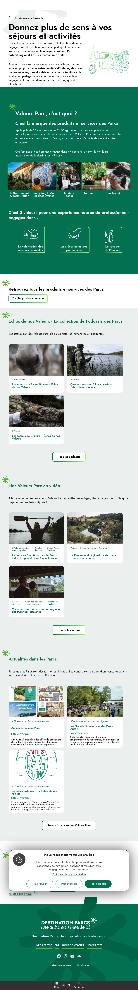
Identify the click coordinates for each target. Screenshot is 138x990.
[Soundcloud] (79, 956)
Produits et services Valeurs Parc (30, 18)
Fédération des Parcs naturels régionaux (42, 892)
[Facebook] (59, 956)
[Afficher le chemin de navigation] (10, 18)
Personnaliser (69, 883)
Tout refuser (40, 883)
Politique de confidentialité (69, 874)
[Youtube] (72, 956)
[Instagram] (66, 956)
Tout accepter (98, 883)
